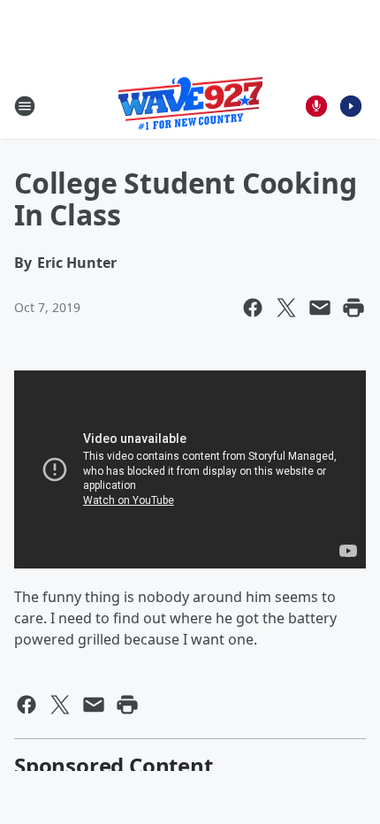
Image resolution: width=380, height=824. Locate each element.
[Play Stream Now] (350, 106)
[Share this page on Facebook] (252, 307)
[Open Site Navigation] (24, 106)
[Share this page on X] (286, 307)
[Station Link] (190, 105)
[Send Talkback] (316, 106)
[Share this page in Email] (320, 307)
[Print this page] (353, 307)
